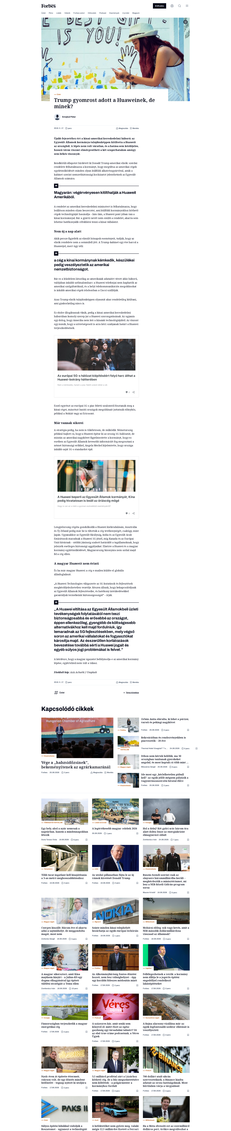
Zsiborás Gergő (48, 939)
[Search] (179, 6)
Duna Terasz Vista (49, 840)
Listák (58, 13)
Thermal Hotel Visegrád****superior (154, 748)
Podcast (102, 13)
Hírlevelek (92, 13)
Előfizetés (159, 6)
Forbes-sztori (79, 13)
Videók (67, 13)
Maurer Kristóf (149, 892)
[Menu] (187, 6)
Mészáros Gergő (148, 767)
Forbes (44, 772)
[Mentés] (188, 730)
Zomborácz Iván (150, 840)
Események (114, 13)
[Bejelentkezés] (172, 6)
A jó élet (125, 13)
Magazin (136, 13)
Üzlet (43, 13)
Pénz (51, 13)
